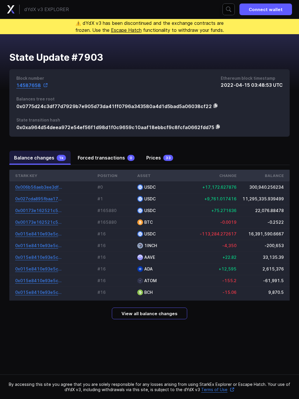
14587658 (28, 85)
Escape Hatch (126, 30)
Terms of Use (214, 389)
